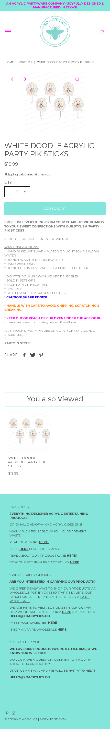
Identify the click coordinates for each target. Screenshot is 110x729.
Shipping (11, 174)
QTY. (8, 182)
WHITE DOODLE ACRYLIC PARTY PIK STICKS (26, 462)
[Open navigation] (8, 31)
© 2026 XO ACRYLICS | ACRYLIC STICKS (34, 719)
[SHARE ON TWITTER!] (33, 355)
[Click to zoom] (77, 79)
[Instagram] (13, 713)
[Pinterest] (7, 713)
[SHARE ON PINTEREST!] (41, 355)
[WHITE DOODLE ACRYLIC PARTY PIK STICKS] (29, 431)
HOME (9, 62)
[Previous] (12, 79)
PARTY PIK (25, 62)
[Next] (25, 79)
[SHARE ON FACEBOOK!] (24, 355)
